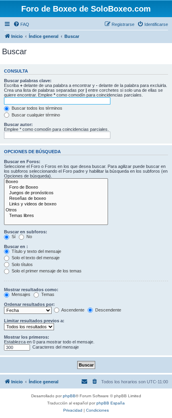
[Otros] (56, 210)
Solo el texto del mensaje (35, 257)
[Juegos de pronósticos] (56, 193)
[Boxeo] (56, 182)
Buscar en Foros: (22, 161)
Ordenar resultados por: (29, 304)
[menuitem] (21, 24)
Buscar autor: (18, 124)
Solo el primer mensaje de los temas (46, 270)
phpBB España (110, 403)
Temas (47, 294)
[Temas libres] (56, 216)
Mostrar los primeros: (26, 337)
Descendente (107, 310)
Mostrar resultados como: (31, 289)
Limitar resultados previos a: (34, 320)
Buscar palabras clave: (28, 80)
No (28, 236)
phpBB (69, 396)
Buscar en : (16, 246)
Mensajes (20, 294)
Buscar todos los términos (36, 108)
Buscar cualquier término (35, 114)
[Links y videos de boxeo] (56, 204)
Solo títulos (21, 264)
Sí (13, 236)
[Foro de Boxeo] (56, 187)
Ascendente (72, 310)
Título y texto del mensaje (35, 251)
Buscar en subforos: (25, 231)
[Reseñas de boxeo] (56, 198)
